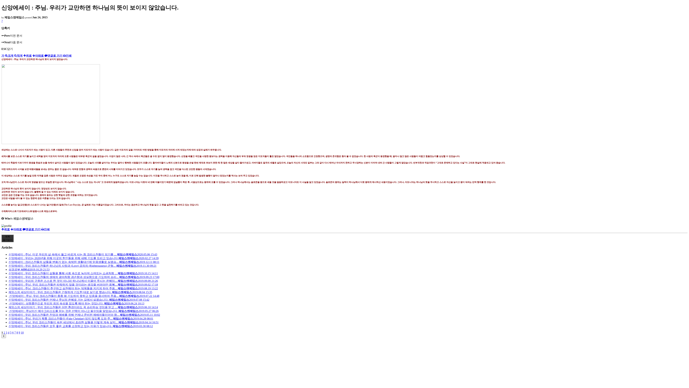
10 (22, 332)
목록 (7, 238)
